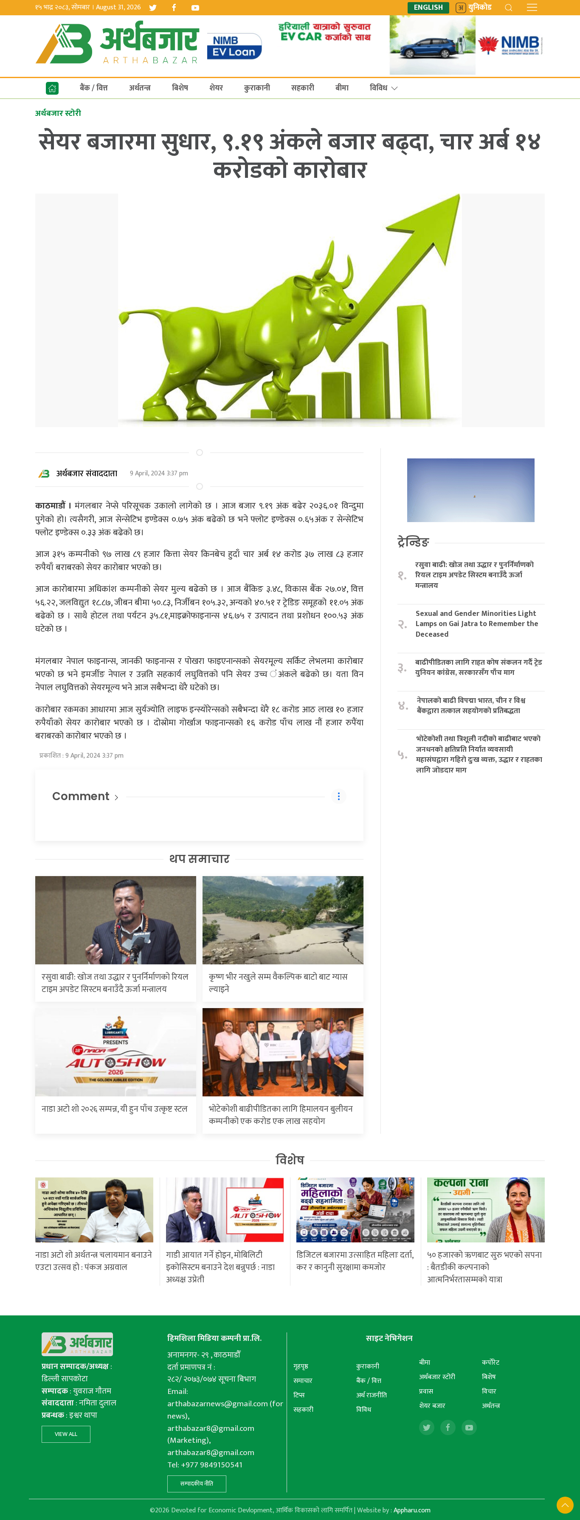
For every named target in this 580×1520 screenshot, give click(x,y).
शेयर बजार (432, 1406)
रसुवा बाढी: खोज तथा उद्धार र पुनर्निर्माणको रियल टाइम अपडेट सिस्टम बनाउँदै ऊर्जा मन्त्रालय (115, 983)
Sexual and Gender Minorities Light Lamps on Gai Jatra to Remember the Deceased (477, 624)
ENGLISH (428, 8)
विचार (489, 1391)
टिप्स (299, 1395)
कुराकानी (257, 88)
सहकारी (302, 88)
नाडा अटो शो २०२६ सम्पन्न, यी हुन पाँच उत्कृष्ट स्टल (115, 1109)
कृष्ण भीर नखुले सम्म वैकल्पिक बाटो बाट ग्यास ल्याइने (278, 983)
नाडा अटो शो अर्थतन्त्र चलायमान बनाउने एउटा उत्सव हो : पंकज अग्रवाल (93, 1261)
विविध (378, 88)
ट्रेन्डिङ (413, 542)
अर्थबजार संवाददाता (86, 473)
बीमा (342, 88)
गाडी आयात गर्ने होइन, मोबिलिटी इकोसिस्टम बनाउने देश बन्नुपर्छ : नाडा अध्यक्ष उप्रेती (220, 1267)
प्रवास (426, 1391)
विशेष (290, 1160)
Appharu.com (412, 1510)
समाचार (303, 1381)
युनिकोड (480, 8)
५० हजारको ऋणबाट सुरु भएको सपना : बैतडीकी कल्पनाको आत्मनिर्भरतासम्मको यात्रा (484, 1267)
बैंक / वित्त (94, 88)
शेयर (216, 88)
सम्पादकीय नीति (196, 1484)
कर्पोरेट (490, 1362)
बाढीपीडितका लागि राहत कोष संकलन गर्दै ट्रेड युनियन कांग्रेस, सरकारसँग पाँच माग (478, 667)
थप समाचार (199, 859)
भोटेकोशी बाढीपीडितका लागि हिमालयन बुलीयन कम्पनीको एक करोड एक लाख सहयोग (281, 1115)
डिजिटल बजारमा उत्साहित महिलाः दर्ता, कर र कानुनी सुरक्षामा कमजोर (354, 1261)
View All (66, 1434)
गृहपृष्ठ (300, 1366)
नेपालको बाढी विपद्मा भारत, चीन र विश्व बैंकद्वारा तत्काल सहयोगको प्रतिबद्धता (471, 706)
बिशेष (180, 88)
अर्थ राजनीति (371, 1395)
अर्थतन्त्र (140, 88)
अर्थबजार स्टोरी (437, 1377)
